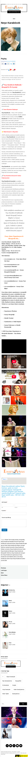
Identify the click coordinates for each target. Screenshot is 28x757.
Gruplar (14, 685)
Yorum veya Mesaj (6, 517)
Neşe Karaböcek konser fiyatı (17, 549)
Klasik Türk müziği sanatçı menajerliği (14, 539)
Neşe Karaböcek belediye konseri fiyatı (11, 541)
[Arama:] (10, 703)
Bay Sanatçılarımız (7, 681)
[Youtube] (17, 745)
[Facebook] (10, 745)
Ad (2, 507)
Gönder (4, 530)
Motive (10, 611)
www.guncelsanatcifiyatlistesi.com (13, 275)
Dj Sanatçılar (5, 685)
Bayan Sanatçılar (11, 676)
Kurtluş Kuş (12, 590)
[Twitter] (14, 745)
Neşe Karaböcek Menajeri (7, 551)
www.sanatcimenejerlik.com (11, 270)
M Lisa (10, 621)
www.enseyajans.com (9, 259)
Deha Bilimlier (12, 632)
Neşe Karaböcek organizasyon (11, 554)
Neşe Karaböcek (16, 92)
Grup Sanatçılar (6, 689)
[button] (14, 19)
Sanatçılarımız (15, 693)
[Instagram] (7, 745)
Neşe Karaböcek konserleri (8, 181)
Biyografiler (18, 681)
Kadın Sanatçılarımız (19, 689)
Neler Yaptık (5, 693)
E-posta (4, 510)
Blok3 (10, 600)
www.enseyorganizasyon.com (11, 264)
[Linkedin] (20, 745)
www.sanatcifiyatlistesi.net (11, 281)
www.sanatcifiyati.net (9, 286)
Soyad (16, 507)
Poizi (10, 642)
